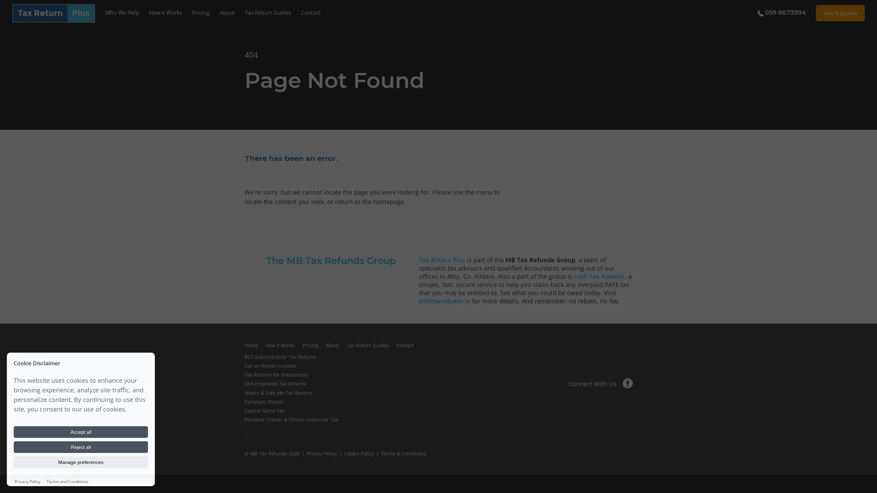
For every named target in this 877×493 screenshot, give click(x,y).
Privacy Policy (322, 453)
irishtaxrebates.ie (444, 301)
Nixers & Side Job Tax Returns (279, 393)
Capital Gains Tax (264, 410)
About (227, 12)
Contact (311, 12)
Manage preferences (80, 462)
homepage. (389, 202)
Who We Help (122, 12)
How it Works (165, 12)
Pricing (200, 12)
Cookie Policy (359, 453)
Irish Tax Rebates (599, 276)
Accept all (81, 432)
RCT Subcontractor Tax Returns (280, 357)
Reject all (81, 447)
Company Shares (264, 402)
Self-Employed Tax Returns (275, 383)
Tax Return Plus (442, 260)
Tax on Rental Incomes (270, 366)
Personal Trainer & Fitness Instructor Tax (291, 419)
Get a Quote (840, 13)
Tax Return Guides (268, 12)
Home (251, 345)
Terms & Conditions (403, 453)
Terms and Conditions (67, 481)
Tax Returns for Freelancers (276, 374)
